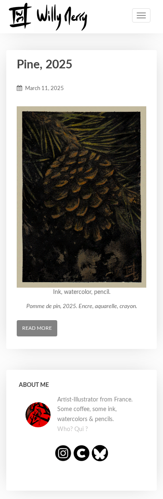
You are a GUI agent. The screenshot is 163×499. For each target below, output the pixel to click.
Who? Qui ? (72, 429)
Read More (37, 328)
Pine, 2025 (44, 64)
